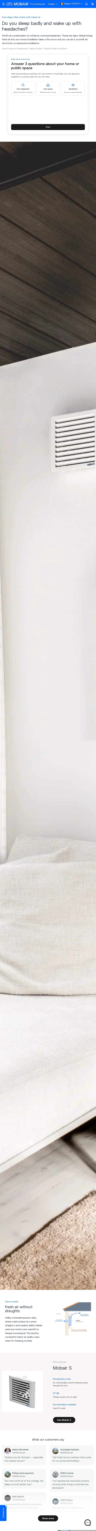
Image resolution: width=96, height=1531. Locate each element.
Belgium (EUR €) (72, 3)
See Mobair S (64, 1420)
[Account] (86, 4)
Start (48, 127)
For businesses (37, 4)
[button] (3, 1513)
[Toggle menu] (3, 4)
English (51, 4)
